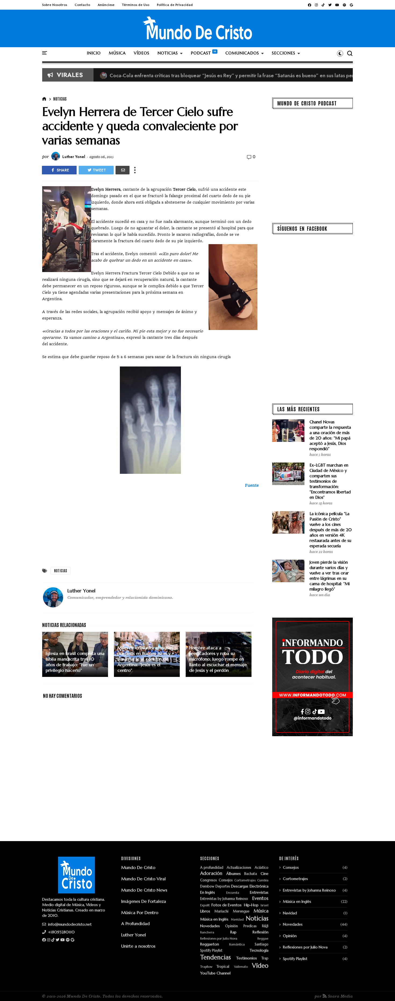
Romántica (237, 944)
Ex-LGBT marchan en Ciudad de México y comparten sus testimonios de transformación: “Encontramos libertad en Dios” (330, 481)
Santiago (261, 945)
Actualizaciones (239, 868)
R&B (265, 926)
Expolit (205, 905)
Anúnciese (106, 5)
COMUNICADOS (242, 53)
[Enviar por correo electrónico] (123, 170)
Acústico (261, 868)
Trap (264, 958)
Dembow (207, 887)
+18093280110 (61, 932)
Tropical (223, 967)
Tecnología (259, 950)
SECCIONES (283, 53)
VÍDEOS (141, 53)
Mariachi (221, 912)
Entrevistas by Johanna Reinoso (224, 899)
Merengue (241, 912)
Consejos (226, 880)
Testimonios (246, 958)
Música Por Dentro (139, 912)
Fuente (252, 485)
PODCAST (201, 53)
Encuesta (232, 892)
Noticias (60, 98)
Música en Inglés (214, 919)
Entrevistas (259, 892)
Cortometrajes (245, 880)
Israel (264, 905)
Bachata (250, 874)
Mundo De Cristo (138, 867)
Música (261, 911)
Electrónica (259, 886)
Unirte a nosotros (138, 946)
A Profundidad (135, 923)
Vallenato (241, 967)
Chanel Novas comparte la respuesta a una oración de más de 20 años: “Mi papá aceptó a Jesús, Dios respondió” (330, 435)
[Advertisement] (150, 526)
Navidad (237, 919)
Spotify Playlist (211, 951)
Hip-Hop (251, 905)
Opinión (231, 926)
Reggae (262, 938)
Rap (233, 932)
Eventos (260, 898)
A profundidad (211, 868)
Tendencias (215, 957)
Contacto (82, 5)
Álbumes (233, 873)
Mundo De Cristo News (144, 890)
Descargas (239, 886)
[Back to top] (381, 988)
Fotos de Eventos (226, 905)
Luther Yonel (133, 934)
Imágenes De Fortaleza (143, 901)
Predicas (250, 926)
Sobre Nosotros (54, 5)
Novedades (210, 926)
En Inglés (207, 892)
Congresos (208, 880)
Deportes (223, 887)
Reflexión (260, 932)
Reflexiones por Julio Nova (218, 938)
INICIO (94, 53)
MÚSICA (117, 53)
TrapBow (206, 967)
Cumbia (262, 880)
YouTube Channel (215, 973)
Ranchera (207, 932)
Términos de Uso (135, 5)
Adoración (211, 873)
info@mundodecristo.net (69, 924)
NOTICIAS (167, 53)
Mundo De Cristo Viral (143, 878)
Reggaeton (209, 944)
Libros (205, 911)
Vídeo (260, 965)
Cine (264, 873)
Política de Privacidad (175, 5)
